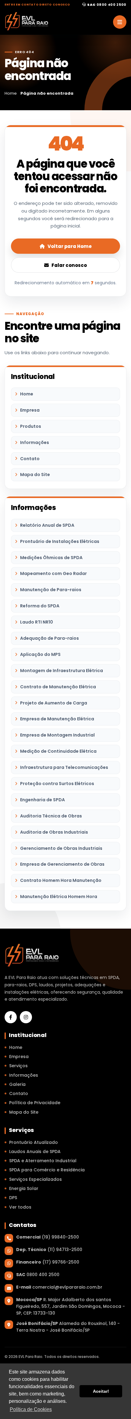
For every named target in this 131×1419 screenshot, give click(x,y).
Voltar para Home (70, 246)
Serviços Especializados (35, 1179)
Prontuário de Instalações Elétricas (59, 541)
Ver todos (20, 1207)
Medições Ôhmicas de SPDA (51, 558)
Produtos (30, 426)
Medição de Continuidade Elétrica (58, 751)
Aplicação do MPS (40, 654)
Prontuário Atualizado (33, 1142)
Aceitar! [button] (101, 1391)
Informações (34, 442)
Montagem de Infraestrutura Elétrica (61, 671)
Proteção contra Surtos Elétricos (57, 783)
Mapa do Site (35, 474)
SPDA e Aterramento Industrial (42, 1161)
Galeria (17, 1084)
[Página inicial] (27, 21)
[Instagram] (26, 1017)
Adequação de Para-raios (49, 638)
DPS (13, 1198)
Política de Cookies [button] (31, 1409)
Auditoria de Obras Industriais (54, 832)
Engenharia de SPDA (42, 800)
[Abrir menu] (119, 22)
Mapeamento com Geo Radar (53, 573)
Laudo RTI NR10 (36, 622)
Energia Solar (23, 1188)
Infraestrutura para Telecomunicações (64, 767)
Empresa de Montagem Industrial (57, 735)
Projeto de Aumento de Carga (53, 703)
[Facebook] (11, 1017)
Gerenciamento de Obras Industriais (61, 848)
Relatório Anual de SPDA (47, 525)
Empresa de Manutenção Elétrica (57, 719)
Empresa (30, 410)
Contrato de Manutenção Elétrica (58, 687)
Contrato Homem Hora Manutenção (60, 880)
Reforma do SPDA (39, 606)
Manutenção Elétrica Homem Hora (58, 896)
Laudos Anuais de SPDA (35, 1151)
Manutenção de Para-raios (50, 590)
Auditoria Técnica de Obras (51, 816)
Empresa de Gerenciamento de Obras (62, 864)
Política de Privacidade (34, 1103)
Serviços (18, 1066)
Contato (30, 459)
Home (26, 394)
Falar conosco (69, 265)
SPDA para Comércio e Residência (47, 1170)
